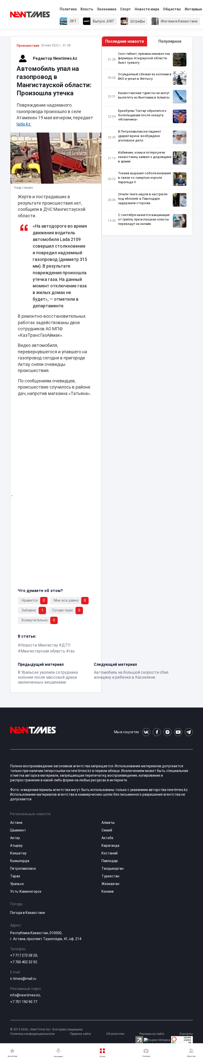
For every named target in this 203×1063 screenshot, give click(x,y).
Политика (68, 9)
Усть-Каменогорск (25, 891)
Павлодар (110, 861)
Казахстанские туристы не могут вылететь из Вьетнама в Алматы (144, 95)
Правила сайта (80, 1034)
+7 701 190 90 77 (23, 1002)
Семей (107, 830)
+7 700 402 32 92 (23, 962)
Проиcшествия (28, 45)
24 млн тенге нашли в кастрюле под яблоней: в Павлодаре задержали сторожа (143, 198)
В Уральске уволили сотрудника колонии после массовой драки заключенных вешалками (48, 677)
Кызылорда (19, 861)
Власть (86, 9)
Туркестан (110, 876)
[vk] (146, 732)
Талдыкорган (113, 868)
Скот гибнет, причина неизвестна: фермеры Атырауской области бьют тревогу (144, 58)
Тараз (15, 876)
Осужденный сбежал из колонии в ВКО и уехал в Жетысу (145, 76)
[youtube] (178, 732)
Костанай (110, 853)
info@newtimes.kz (25, 995)
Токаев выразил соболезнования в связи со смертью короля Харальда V (144, 177)
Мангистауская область (43, 651)
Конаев (108, 891)
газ (72, 651)
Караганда (110, 845)
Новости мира (147, 9)
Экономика (106, 9)
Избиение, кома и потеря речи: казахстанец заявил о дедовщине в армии (145, 157)
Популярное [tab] (169, 41)
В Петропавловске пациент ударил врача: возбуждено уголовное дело (139, 136)
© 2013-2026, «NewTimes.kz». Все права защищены (46, 1029)
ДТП (66, 645)
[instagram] (167, 732)
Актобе (107, 838)
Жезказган (110, 884)
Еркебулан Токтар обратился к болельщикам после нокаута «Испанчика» (142, 115)
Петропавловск (23, 868)
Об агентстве (115, 1034)
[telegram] (189, 732)
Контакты (186, 1034)
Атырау (16, 845)
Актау (15, 838)
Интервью (193, 9)
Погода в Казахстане (27, 913)
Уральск (17, 884)
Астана (16, 823)
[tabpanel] (147, 141)
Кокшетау (18, 853)
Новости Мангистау (39, 645)
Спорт (125, 9)
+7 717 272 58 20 (23, 955)
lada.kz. (24, 124)
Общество (172, 9)
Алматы (108, 823)
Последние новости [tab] (124, 41)
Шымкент (18, 830)
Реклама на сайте (151, 1034)
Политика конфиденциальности (32, 1034)
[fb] (157, 732)
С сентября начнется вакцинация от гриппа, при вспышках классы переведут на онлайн (144, 219)
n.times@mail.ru (23, 979)
